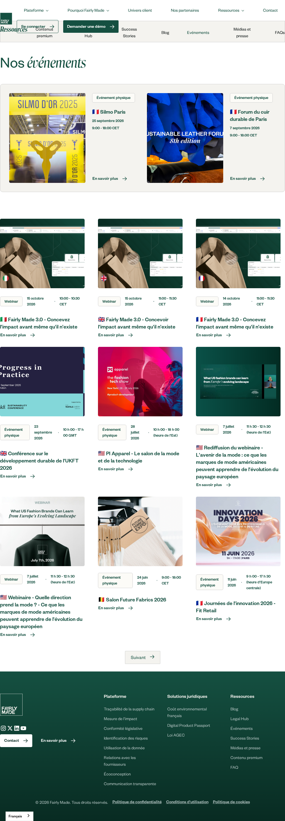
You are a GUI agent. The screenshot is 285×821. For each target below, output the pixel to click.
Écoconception (117, 773)
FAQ (234, 767)
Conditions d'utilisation (187, 802)
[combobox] (19, 816)
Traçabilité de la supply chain (129, 708)
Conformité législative (123, 728)
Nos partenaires (185, 10)
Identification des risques (126, 737)
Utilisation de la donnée (124, 747)
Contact (270, 10)
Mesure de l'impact (120, 718)
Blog (234, 708)
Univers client (140, 10)
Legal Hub (239, 718)
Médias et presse (245, 747)
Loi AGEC (176, 734)
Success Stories (244, 737)
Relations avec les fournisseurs (120, 761)
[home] (6, 19)
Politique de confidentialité (137, 802)
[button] (36, 10)
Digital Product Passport (188, 725)
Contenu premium (246, 757)
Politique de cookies (231, 802)
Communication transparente (130, 783)
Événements (241, 728)
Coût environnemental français (187, 712)
